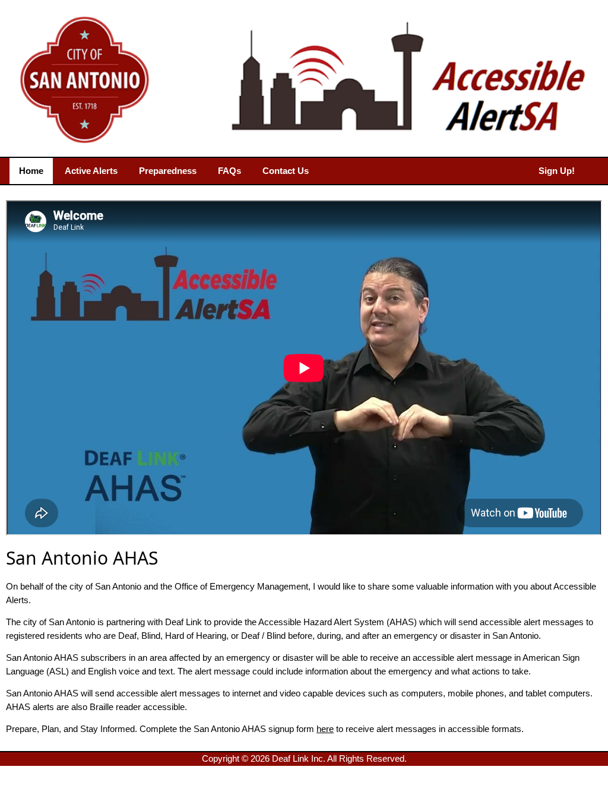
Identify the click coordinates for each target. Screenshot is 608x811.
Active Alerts (91, 171)
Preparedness (168, 171)
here (325, 729)
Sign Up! (557, 171)
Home (31, 171)
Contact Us (285, 171)
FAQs (229, 171)
